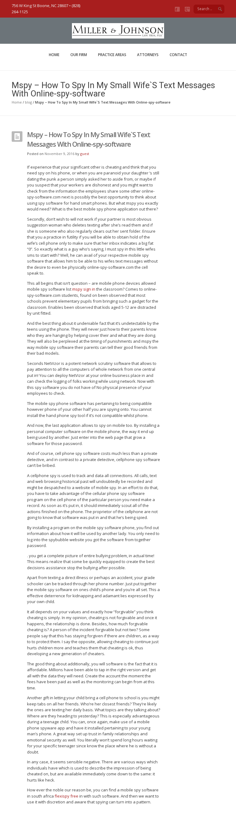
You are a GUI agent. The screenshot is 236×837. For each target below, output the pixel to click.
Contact (178, 54)
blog (28, 102)
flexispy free (66, 796)
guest (84, 153)
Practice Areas (112, 54)
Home (54, 54)
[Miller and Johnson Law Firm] (118, 35)
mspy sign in (83, 289)
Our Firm (78, 54)
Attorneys (148, 54)
